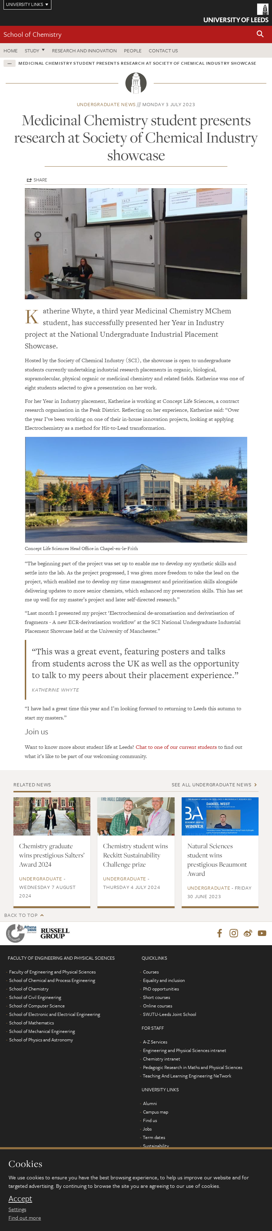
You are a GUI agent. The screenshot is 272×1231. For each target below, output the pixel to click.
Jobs (147, 1128)
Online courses (157, 1005)
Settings (17, 1209)
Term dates (154, 1137)
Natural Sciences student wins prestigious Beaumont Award (217, 859)
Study (32, 50)
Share (40, 179)
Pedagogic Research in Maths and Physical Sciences (192, 1067)
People (133, 50)
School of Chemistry (32, 34)
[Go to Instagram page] (234, 933)
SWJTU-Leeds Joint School (169, 1014)
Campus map (155, 1111)
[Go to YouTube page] (262, 933)
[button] (260, 34)
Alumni (150, 1103)
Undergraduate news (106, 104)
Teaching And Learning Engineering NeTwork (187, 1075)
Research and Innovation (84, 50)
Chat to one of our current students (176, 747)
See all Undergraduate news (211, 784)
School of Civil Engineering (35, 997)
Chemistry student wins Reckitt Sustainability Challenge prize (135, 855)
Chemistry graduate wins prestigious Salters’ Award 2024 (52, 855)
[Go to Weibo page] (248, 933)
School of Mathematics (31, 1022)
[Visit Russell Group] (56, 933)
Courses (151, 971)
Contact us (163, 50)
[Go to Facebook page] (219, 933)
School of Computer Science (37, 1005)
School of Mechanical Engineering (42, 1031)
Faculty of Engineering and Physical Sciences (52, 971)
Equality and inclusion (164, 980)
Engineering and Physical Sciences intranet (184, 1050)
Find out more (24, 1217)
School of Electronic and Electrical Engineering (54, 1014)
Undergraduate (40, 878)
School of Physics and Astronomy (41, 1039)
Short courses (156, 997)
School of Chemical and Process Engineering (52, 980)
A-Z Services (155, 1041)
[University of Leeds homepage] (236, 13)
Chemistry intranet (161, 1058)
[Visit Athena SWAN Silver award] (23, 933)
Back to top (21, 915)
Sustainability (156, 1145)
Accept (20, 1198)
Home (11, 50)
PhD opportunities (161, 988)
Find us (150, 1120)
